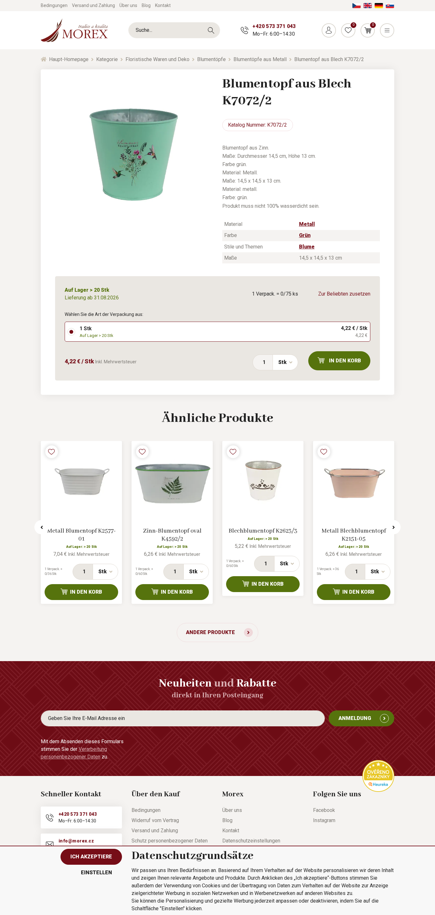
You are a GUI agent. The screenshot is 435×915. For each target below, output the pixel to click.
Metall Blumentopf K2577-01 (81, 535)
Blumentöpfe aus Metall (260, 59)
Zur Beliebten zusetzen (344, 294)
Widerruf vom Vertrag (155, 820)
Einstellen (96, 873)
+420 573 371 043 (274, 26)
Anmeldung (355, 718)
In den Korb (345, 361)
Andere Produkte (210, 632)
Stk (282, 362)
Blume (307, 247)
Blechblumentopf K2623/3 (263, 531)
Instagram (324, 820)
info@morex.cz (76, 840)
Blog (146, 5)
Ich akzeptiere (91, 857)
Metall (307, 224)
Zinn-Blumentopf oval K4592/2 (172, 535)
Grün (304, 235)
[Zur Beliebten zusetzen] (51, 451)
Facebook (324, 810)
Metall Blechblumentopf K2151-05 (354, 535)
